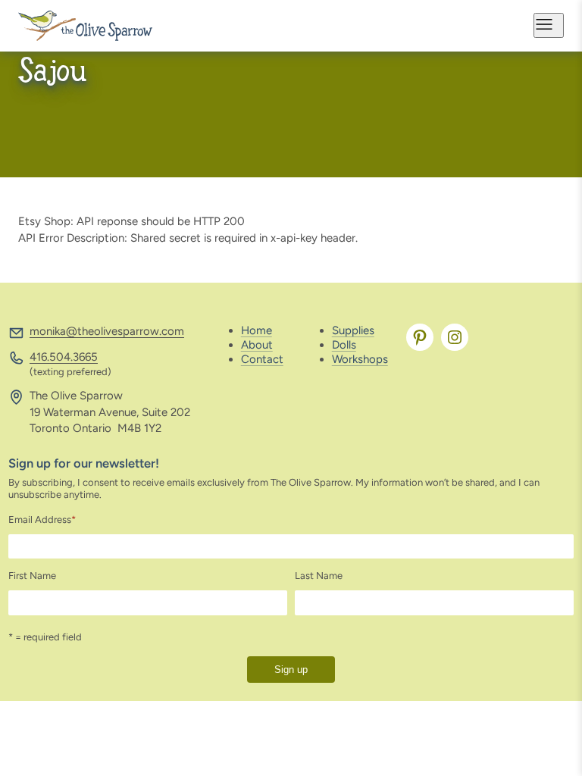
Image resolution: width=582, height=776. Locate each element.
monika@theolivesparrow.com (107, 331)
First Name (32, 575)
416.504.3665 (64, 357)
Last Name (319, 575)
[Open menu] (549, 25)
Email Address (42, 519)
